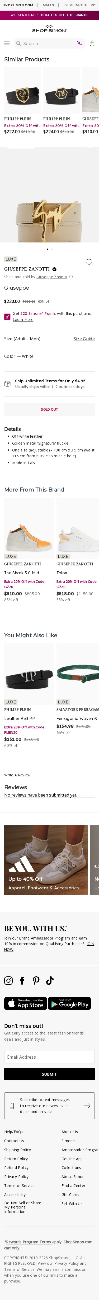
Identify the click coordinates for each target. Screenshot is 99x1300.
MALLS (48, 5)
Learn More (23, 319)
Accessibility (15, 1194)
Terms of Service (19, 1185)
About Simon (73, 1176)
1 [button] (47, 247)
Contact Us (14, 1140)
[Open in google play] (69, 1008)
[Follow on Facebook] (22, 983)
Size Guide (84, 339)
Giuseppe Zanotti (27, 269)
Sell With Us (72, 1203)
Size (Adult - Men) (49, 339)
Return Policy (16, 1158)
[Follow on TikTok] (50, 983)
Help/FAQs (13, 1131)
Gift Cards (70, 1194)
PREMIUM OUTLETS (80, 5)
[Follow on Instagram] (9, 983)
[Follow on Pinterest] (36, 983)
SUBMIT (49, 1074)
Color (19, 356)
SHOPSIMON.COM (18, 5)
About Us (70, 1131)
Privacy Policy (16, 1176)
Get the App (72, 1158)
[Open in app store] (26, 1008)
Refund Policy (16, 1167)
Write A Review (17, 774)
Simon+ (68, 1140)
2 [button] (52, 247)
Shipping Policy (17, 1149)
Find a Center (73, 1185)
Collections (71, 1167)
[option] (29, 550)
